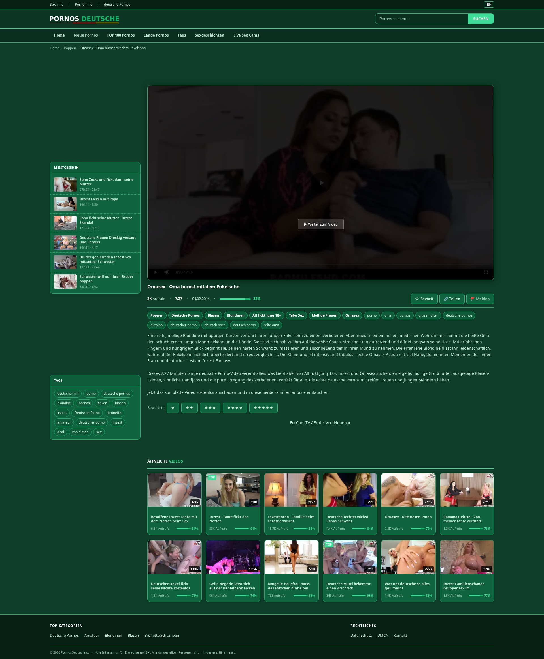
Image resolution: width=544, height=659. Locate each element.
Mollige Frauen (324, 315)
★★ (190, 407)
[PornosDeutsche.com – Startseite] (84, 19)
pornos (405, 315)
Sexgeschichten (209, 35)
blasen (120, 403)
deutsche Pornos (117, 4)
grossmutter (428, 315)
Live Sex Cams (246, 35)
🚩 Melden (480, 298)
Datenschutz (361, 635)
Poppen (70, 48)
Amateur (91, 635)
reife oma (271, 325)
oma (388, 315)
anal (60, 432)
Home (59, 35)
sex (99, 432)
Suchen (481, 18)
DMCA (382, 635)
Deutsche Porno (87, 412)
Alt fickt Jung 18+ (266, 315)
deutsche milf (67, 393)
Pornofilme (83, 4)
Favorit (424, 298)
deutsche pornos (459, 315)
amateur (64, 422)
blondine (64, 403)
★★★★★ (263, 407)
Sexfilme (56, 4)
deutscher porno (184, 325)
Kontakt (400, 635)
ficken (102, 403)
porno (372, 315)
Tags (182, 35)
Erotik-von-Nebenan (333, 422)
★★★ (210, 407)
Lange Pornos (156, 35)
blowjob (156, 325)
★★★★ (235, 407)
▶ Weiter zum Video (321, 224)
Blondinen (236, 315)
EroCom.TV (300, 422)
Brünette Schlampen (161, 635)
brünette (114, 412)
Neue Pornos (86, 35)
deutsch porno (244, 325)
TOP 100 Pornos (121, 35)
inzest (62, 412)
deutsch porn (215, 325)
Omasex (352, 315)
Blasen (213, 315)
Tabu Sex (296, 315)
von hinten (80, 432)
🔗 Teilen (452, 298)
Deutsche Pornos (185, 315)
